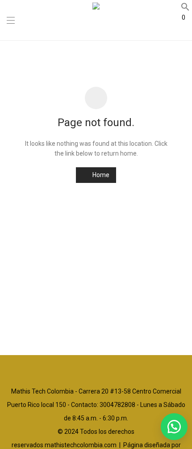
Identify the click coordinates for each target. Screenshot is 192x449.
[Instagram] (96, 369)
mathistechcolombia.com (81, 445)
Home (100, 174)
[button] (174, 426)
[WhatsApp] (109, 369)
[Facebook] (82, 369)
